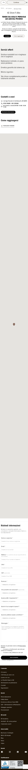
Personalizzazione (6, 697)
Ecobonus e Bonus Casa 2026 (9, 702)
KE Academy (4, 718)
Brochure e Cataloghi (7, 733)
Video (2, 743)
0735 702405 (6, 103)
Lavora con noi (5, 677)
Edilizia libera (4, 699)
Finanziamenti (5, 710)
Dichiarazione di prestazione (9, 682)
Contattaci (7, 36)
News (2, 740)
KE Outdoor (9, 8)
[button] (14, 324)
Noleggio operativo (6, 707)
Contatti (3, 685)
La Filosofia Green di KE (7, 680)
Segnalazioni (4, 688)
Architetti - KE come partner (9, 721)
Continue (16, 2)
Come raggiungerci (18, 36)
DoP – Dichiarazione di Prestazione (10, 704)
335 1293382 (15, 103)
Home (2, 8)
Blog (2, 738)
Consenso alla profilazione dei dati (13, 652)
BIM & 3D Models (6, 735)
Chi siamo (4, 672)
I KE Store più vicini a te (7, 675)
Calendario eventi (6, 724)
